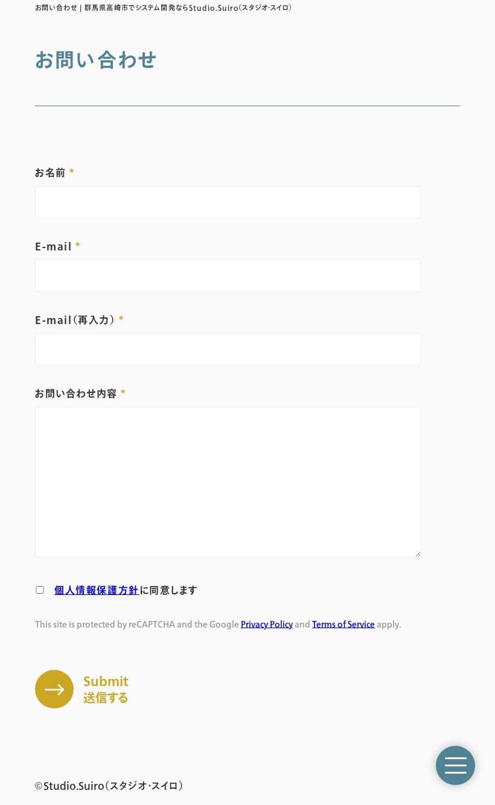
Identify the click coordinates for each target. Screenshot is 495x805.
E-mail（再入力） (75, 320)
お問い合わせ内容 (76, 393)
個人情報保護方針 (96, 590)
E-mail (53, 246)
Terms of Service (343, 624)
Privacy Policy (267, 624)
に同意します (126, 590)
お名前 (50, 172)
